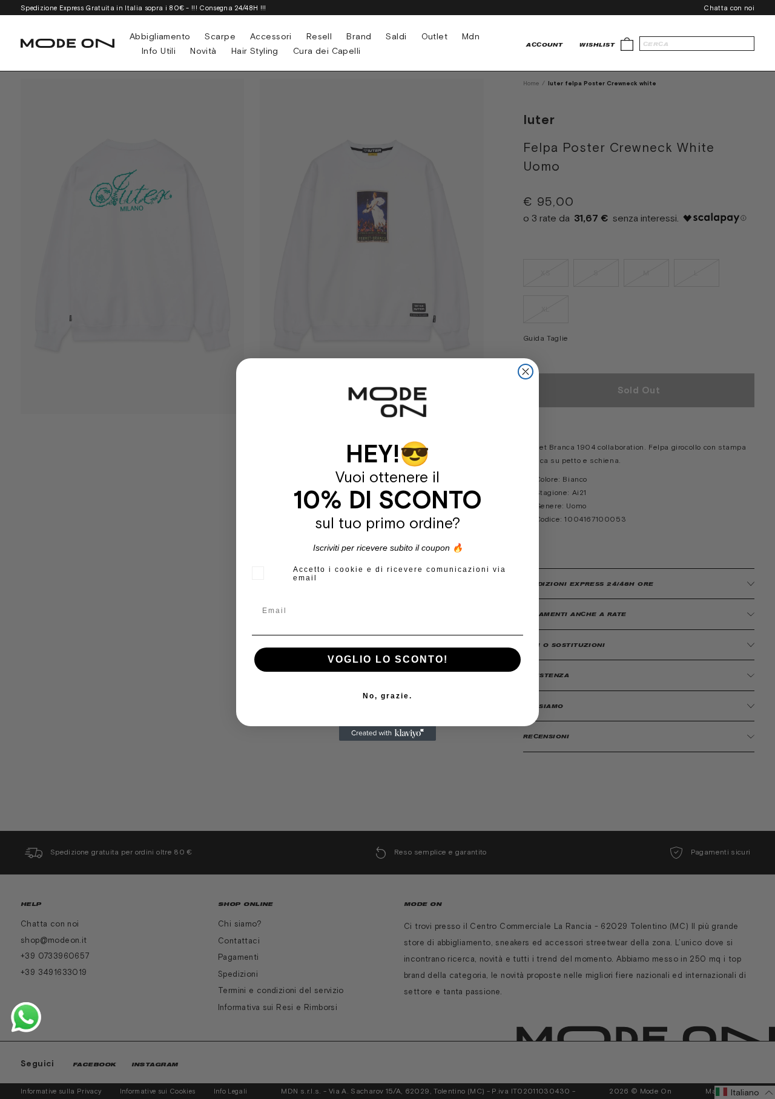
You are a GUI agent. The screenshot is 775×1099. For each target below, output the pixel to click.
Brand (358, 36)
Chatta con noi (729, 7)
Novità (203, 51)
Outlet (434, 36)
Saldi (396, 36)
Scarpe (220, 36)
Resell (319, 36)
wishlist (597, 44)
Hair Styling (255, 51)
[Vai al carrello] (627, 43)
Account (544, 44)
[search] (696, 43)
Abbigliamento (160, 36)
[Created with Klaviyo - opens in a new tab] (387, 733)
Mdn (471, 36)
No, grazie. (387, 696)
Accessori (271, 36)
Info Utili (159, 51)
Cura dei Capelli (327, 51)
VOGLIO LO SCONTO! (388, 659)
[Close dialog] (525, 371)
